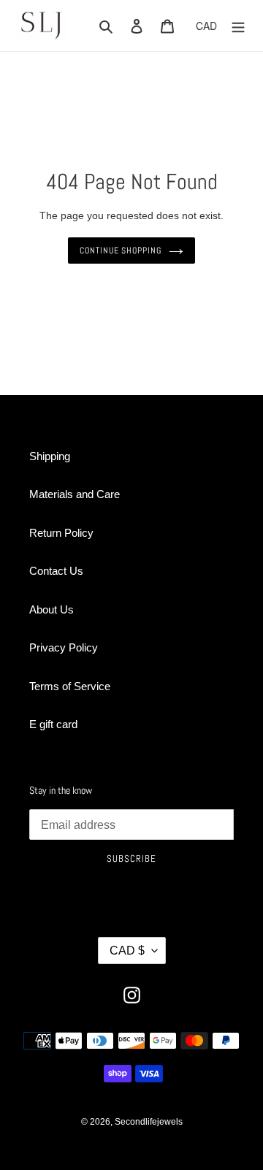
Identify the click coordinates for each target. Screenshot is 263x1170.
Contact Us (56, 571)
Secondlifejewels (149, 1122)
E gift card (53, 724)
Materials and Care (74, 494)
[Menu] (238, 26)
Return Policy (61, 533)
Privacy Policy (63, 647)
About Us (51, 609)
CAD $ (127, 950)
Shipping (49, 456)
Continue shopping (121, 250)
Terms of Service (69, 686)
